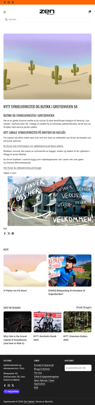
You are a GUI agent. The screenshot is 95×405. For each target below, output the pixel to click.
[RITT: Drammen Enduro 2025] (77, 321)
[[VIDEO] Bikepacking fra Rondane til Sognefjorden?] (70, 270)
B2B (36, 387)
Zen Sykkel (29, 401)
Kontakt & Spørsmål (44, 365)
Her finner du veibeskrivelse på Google (22, 168)
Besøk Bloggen (84, 307)
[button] (89, 12)
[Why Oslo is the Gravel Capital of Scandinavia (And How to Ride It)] (17, 321)
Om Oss (38, 373)
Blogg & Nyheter (42, 369)
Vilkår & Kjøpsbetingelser (46, 376)
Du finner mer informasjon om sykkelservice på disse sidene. (33, 146)
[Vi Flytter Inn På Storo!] (25, 270)
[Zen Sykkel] (47, 12)
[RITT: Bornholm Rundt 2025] (47, 321)
